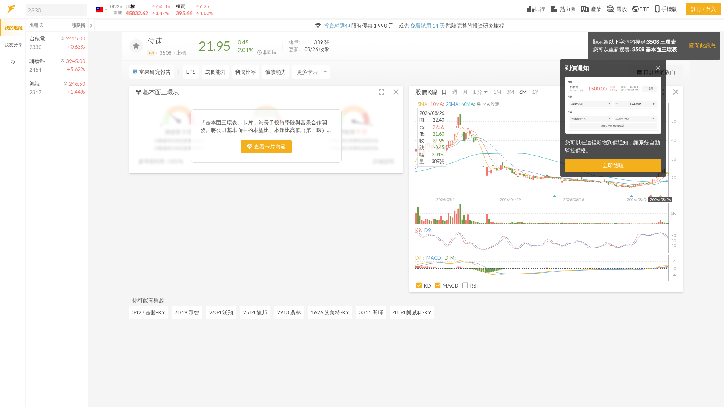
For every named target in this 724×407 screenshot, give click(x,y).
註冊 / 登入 (703, 9)
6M (523, 92)
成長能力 (215, 72)
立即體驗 (613, 165)
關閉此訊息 (702, 45)
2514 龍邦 (255, 312)
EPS (191, 72)
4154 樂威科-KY (412, 312)
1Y (535, 92)
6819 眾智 (187, 312)
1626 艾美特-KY (330, 312)
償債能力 (275, 72)
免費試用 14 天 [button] (427, 25)
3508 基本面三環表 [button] (654, 49)
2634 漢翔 (221, 312)
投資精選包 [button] (337, 25)
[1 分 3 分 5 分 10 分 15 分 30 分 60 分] (481, 92)
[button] (55, 9)
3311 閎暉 (371, 312)
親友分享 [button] (14, 44)
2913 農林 (289, 312)
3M (510, 92)
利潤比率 (245, 72)
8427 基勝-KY (148, 312)
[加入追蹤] (136, 46)
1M (497, 92)
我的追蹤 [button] (14, 28)
